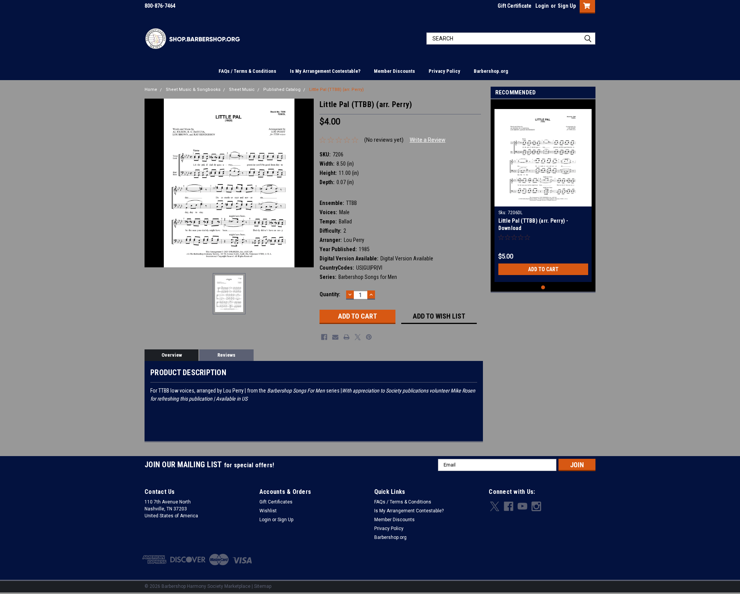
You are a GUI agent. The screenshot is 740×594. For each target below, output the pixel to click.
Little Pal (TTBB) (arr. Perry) (336, 89)
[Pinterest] (369, 337)
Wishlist (268, 510)
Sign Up (567, 6)
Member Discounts (394, 71)
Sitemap (262, 586)
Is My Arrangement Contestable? (325, 71)
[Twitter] (358, 337)
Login (542, 6)
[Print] (346, 337)
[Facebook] (324, 337)
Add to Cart (543, 269)
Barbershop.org (491, 71)
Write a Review (428, 140)
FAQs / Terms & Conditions (247, 71)
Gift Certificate (514, 6)
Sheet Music (242, 89)
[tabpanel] (543, 192)
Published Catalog (282, 89)
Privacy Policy (444, 71)
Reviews (226, 355)
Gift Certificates (276, 502)
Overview (171, 355)
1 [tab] (543, 287)
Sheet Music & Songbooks (193, 89)
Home (151, 89)
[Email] (335, 337)
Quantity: (330, 294)
